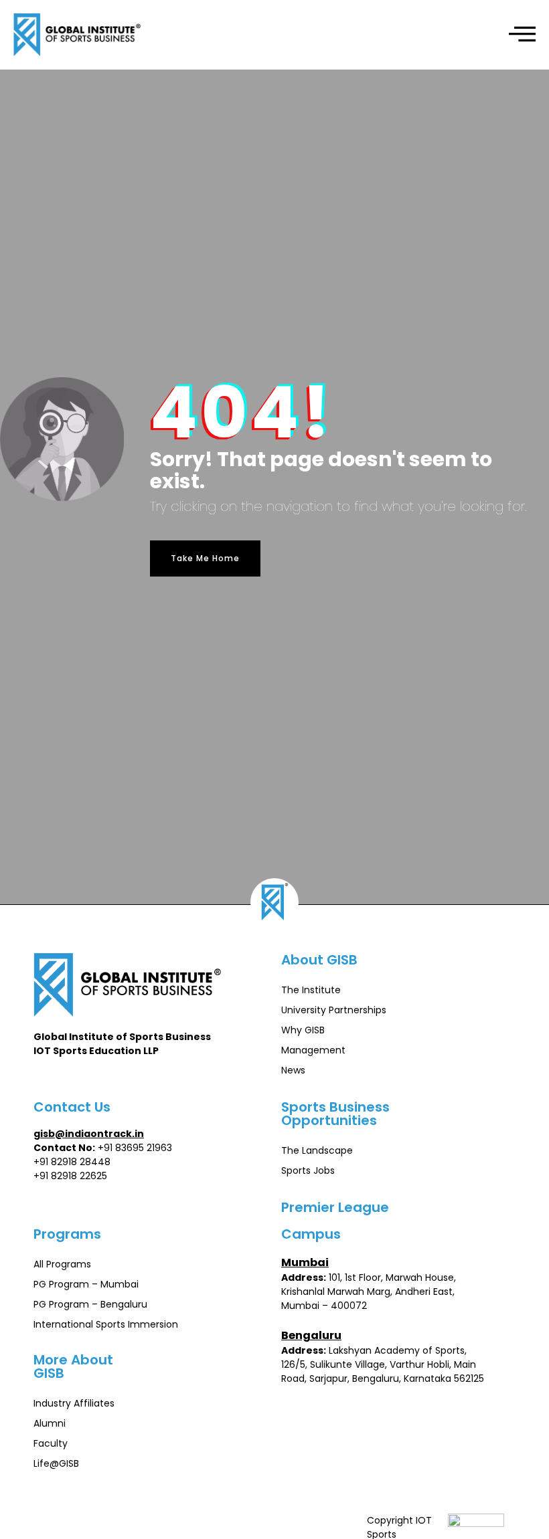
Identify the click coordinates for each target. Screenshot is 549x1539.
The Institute (311, 990)
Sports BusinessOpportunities (335, 1114)
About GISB (319, 959)
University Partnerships (333, 1010)
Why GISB (303, 1030)
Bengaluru (311, 1335)
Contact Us (71, 1107)
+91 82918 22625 (70, 1176)
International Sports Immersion (105, 1324)
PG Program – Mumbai (86, 1284)
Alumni (49, 1423)
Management (313, 1050)
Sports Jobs (308, 1170)
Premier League (335, 1207)
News (293, 1070)
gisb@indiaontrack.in (88, 1133)
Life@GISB (56, 1463)
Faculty (50, 1443)
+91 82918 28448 (71, 1161)
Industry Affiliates (73, 1403)
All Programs (62, 1264)
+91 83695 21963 (135, 1147)
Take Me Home (205, 558)
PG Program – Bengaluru (90, 1304)
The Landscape (317, 1150)
